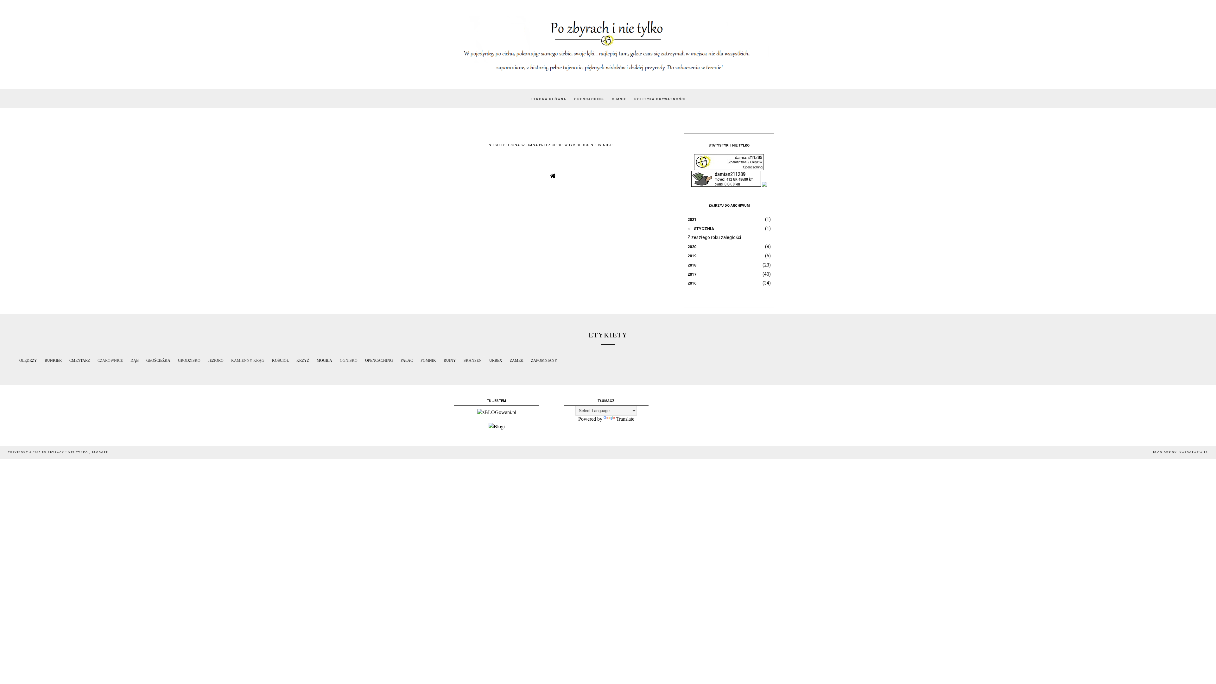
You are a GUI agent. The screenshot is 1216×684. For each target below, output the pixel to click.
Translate (625, 419)
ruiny (450, 360)
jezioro (216, 360)
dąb (134, 360)
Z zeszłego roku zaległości (714, 237)
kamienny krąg (247, 360)
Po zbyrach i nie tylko (65, 452)
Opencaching (589, 99)
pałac (407, 360)
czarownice (110, 360)
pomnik (428, 360)
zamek (516, 360)
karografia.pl (1194, 452)
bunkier (53, 360)
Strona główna (548, 99)
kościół (280, 360)
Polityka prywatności (660, 99)
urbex (495, 360)
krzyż (302, 360)
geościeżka (158, 360)
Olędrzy (28, 360)
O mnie (619, 99)
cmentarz (79, 360)
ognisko (349, 360)
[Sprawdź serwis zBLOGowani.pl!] (496, 412)
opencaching (379, 360)
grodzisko (189, 360)
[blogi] (497, 426)
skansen (473, 360)
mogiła (324, 360)
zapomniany (544, 360)
